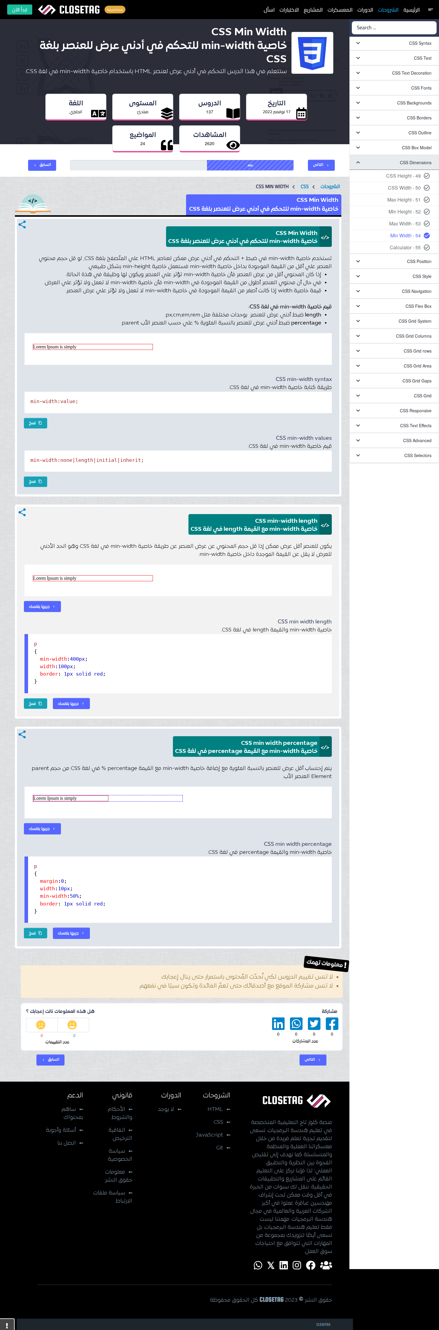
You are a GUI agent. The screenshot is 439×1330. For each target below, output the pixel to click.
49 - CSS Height (403, 175)
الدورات (365, 10)
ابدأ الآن (19, 9)
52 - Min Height (405, 211)
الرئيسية (411, 10)
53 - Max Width (405, 223)
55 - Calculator (405, 247)
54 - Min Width (405, 235)
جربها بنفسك (42, 606)
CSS (305, 186)
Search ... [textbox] (366, 28)
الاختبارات (289, 10)
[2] (42, 1025)
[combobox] (394, 27)
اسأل (269, 10)
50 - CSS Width (404, 187)
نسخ (35, 422)
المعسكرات (340, 10)
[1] (73, 1025)
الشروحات (388, 10)
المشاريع (313, 10)
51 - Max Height (404, 199)
